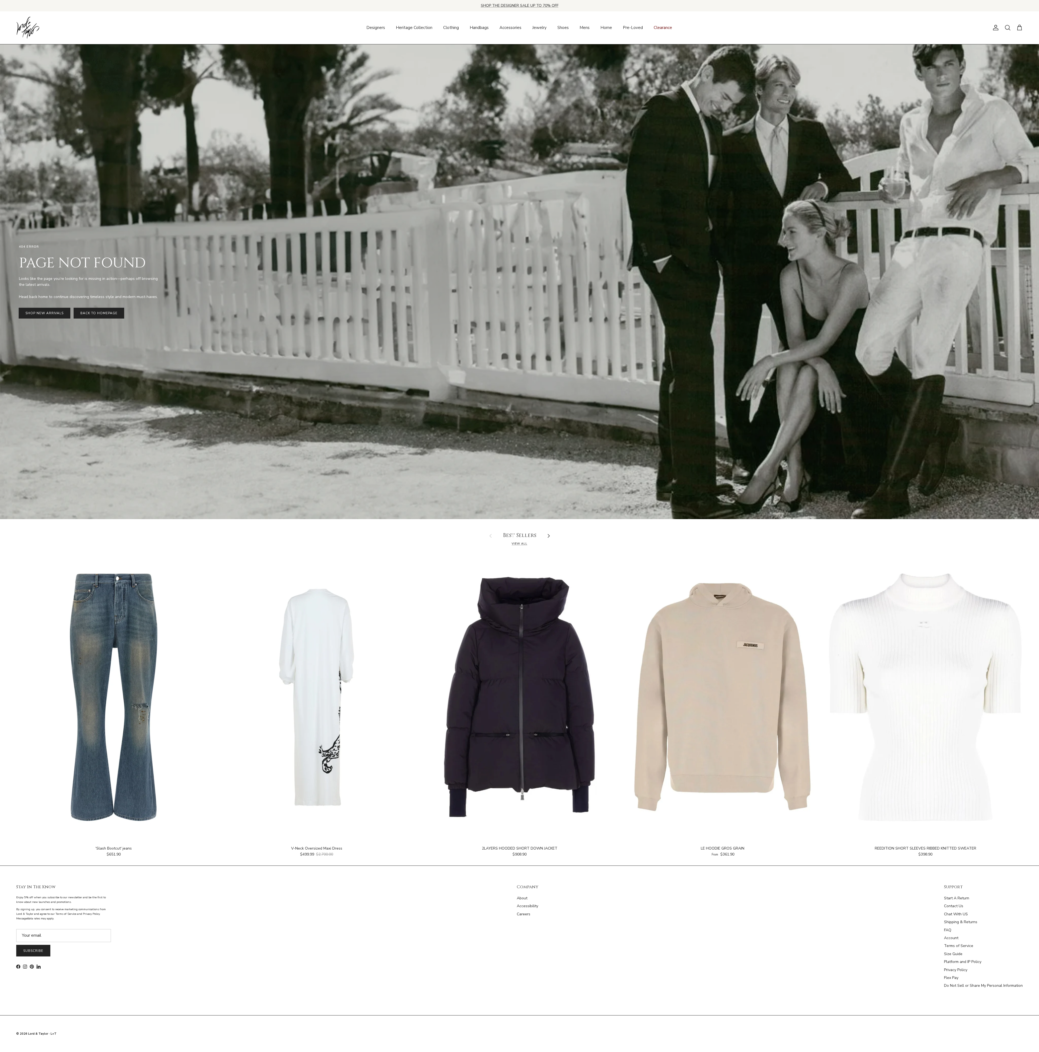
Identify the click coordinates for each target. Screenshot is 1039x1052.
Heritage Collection (414, 27)
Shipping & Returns (960, 922)
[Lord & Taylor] (27, 28)
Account (951, 937)
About (522, 898)
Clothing (451, 27)
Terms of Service (958, 945)
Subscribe (33, 951)
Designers (375, 27)
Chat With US (956, 914)
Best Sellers (519, 536)
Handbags (479, 27)
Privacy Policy (955, 969)
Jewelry (539, 27)
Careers (523, 914)
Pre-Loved (633, 27)
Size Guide (953, 953)
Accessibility (527, 906)
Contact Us (953, 906)
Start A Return (956, 898)
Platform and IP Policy (962, 961)
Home (606, 27)
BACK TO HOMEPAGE (98, 313)
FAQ (947, 930)
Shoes (563, 27)
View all (519, 544)
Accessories (510, 27)
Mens (585, 27)
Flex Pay (951, 977)
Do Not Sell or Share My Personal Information (983, 985)
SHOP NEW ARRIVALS (44, 313)
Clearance (663, 27)
